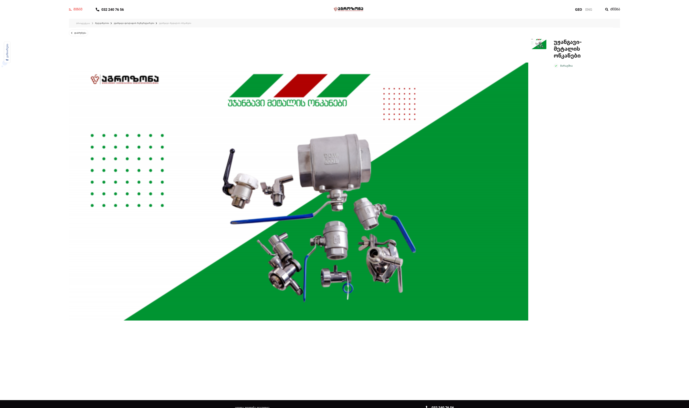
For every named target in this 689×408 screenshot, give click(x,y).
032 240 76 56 (112, 9)
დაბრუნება (80, 33)
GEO (578, 9)
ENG (588, 9)
